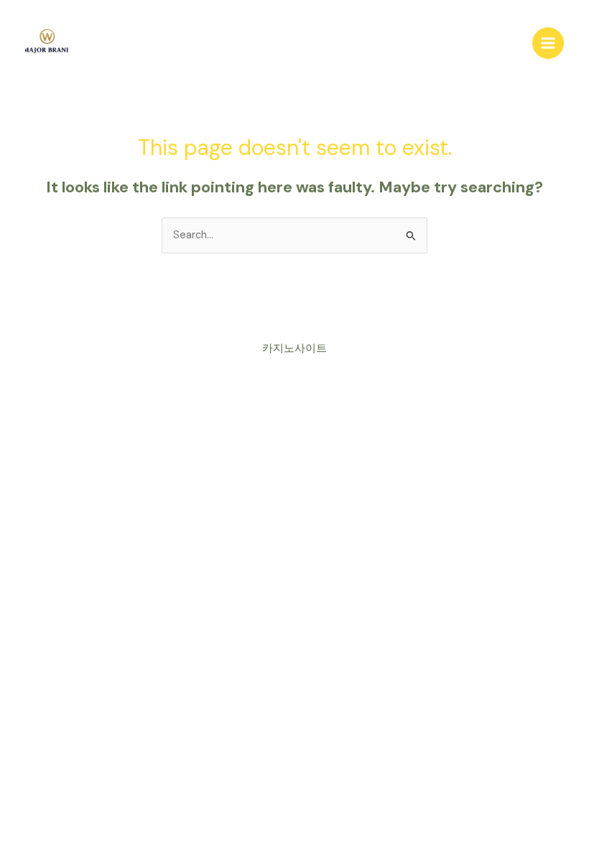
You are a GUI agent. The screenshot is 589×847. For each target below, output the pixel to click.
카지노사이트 (294, 348)
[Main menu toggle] (548, 43)
